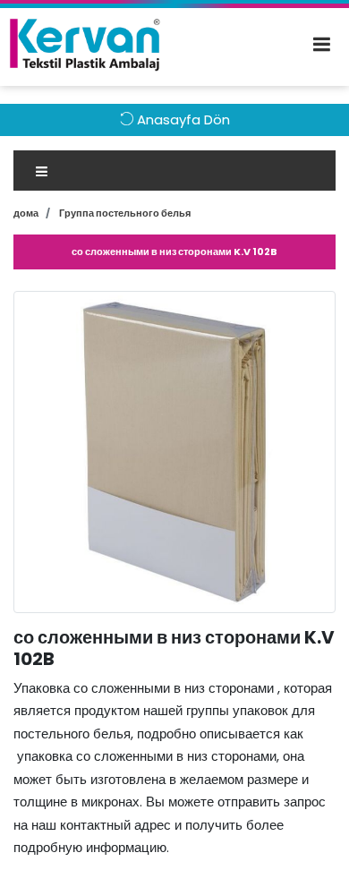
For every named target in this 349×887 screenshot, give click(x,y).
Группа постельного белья (125, 213)
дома (25, 213)
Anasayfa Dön (181, 119)
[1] (330, 44)
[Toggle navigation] (174, 170)
